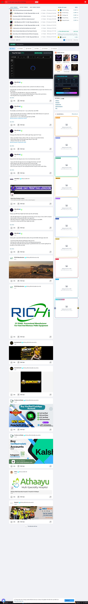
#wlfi (25, 142)
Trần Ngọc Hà (65, 15)
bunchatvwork (17, 342)
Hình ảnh (29, 48)
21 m (15, 259)
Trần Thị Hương (65, 10)
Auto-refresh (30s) (68, 39)
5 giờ (15, 344)
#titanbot (57, 102)
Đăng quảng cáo (75, 113)
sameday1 (17, 178)
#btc (56, 108)
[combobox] (22, 2)
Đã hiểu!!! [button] (68, 600)
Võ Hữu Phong (65, 12)
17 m (15, 235)
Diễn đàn (18, 39)
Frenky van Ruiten (18, 400)
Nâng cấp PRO (67, 92)
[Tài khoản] (85, 2)
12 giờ (15, 402)
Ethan (15, 471)
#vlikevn (57, 100)
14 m (15, 211)
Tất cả (12, 48)
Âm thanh (45, 48)
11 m (15, 180)
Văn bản (21, 48)
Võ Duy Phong (65, 17)
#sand (25, 118)
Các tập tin (54, 48)
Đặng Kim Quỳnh (65, 20)
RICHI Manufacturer (19, 257)
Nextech (16, 502)
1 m (15, 84)
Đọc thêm (12, 97)
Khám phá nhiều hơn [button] (18, 601)
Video (37, 48)
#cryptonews (21, 118)
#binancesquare (13, 118)
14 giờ (15, 504)
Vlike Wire (16, 82)
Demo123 (64, 37)
